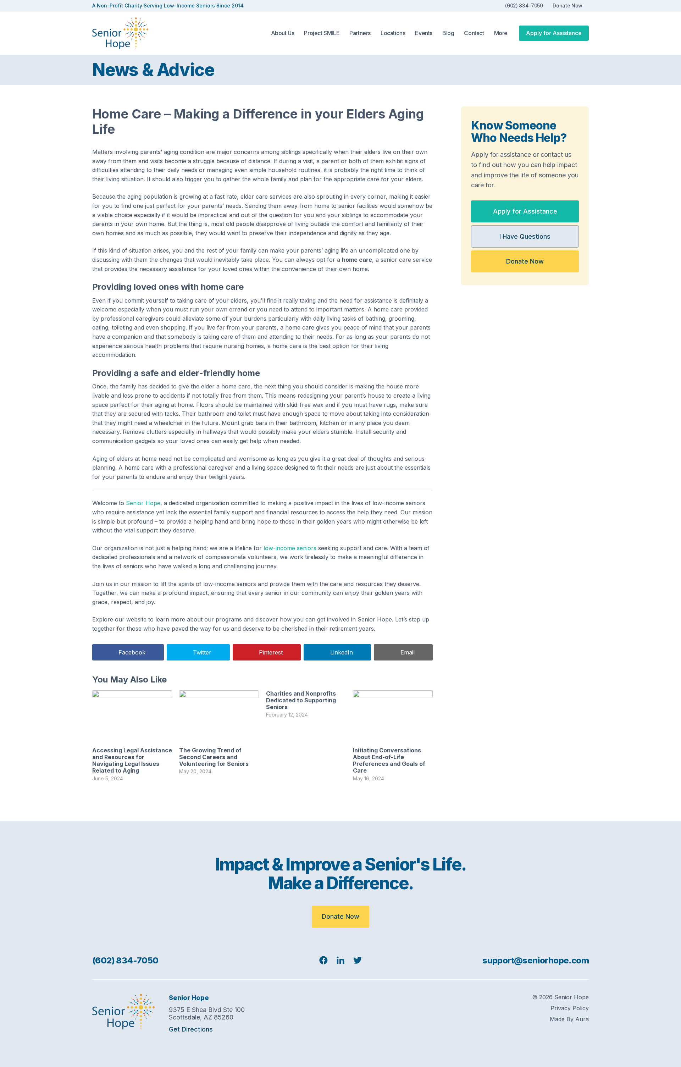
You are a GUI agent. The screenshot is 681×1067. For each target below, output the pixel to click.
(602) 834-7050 (524, 6)
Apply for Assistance (554, 33)
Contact (474, 33)
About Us (282, 33)
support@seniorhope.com (535, 960)
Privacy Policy (569, 1008)
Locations (393, 33)
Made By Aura (569, 1019)
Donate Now (567, 6)
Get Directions (191, 1029)
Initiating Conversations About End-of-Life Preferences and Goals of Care (389, 760)
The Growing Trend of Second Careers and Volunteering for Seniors (214, 757)
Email (407, 652)
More (501, 33)
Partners (360, 33)
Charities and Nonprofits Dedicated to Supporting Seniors (301, 700)
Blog (448, 33)
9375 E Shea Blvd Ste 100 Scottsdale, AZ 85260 (207, 1013)
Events (423, 33)
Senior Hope (143, 503)
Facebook (131, 652)
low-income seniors (290, 548)
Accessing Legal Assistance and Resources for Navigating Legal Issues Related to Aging (132, 760)
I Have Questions (524, 236)
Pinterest (271, 652)
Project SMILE (321, 33)
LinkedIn (341, 652)
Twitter (202, 652)
